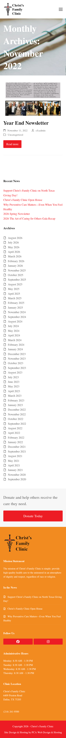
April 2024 (14, 335)
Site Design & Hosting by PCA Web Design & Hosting (33, 732)
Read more (12, 144)
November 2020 (17, 474)
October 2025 (15, 275)
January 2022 (15, 442)
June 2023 (13, 382)
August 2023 (15, 372)
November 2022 (17, 414)
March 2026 (14, 256)
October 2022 (15, 419)
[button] (61, 9)
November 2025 (17, 270)
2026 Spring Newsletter (16, 214)
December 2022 (17, 409)
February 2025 (16, 303)
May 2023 (13, 386)
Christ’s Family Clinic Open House (22, 200)
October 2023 (15, 363)
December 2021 (17, 446)
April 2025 (14, 293)
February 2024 (16, 344)
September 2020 (17, 479)
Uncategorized (15, 134)
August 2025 (15, 284)
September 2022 (17, 423)
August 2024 (15, 321)
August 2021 (15, 456)
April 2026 (14, 252)
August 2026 (15, 238)
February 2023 (16, 400)
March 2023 (14, 395)
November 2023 (17, 358)
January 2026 (15, 265)
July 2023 (13, 377)
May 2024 (13, 330)
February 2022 (16, 437)
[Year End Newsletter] (33, 98)
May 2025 (13, 289)
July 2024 (13, 326)
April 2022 (14, 433)
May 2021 (13, 461)
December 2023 (17, 354)
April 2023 (14, 391)
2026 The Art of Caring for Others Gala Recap (29, 218)
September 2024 (17, 317)
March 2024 (14, 340)
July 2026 (13, 242)
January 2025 (15, 307)
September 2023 (17, 368)
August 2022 (15, 428)
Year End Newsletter (26, 122)
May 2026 (13, 247)
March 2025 (14, 298)
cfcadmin (40, 130)
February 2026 (16, 261)
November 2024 (17, 312)
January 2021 (15, 470)
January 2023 (15, 405)
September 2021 (17, 451)
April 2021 (14, 465)
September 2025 (17, 279)
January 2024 (15, 349)
